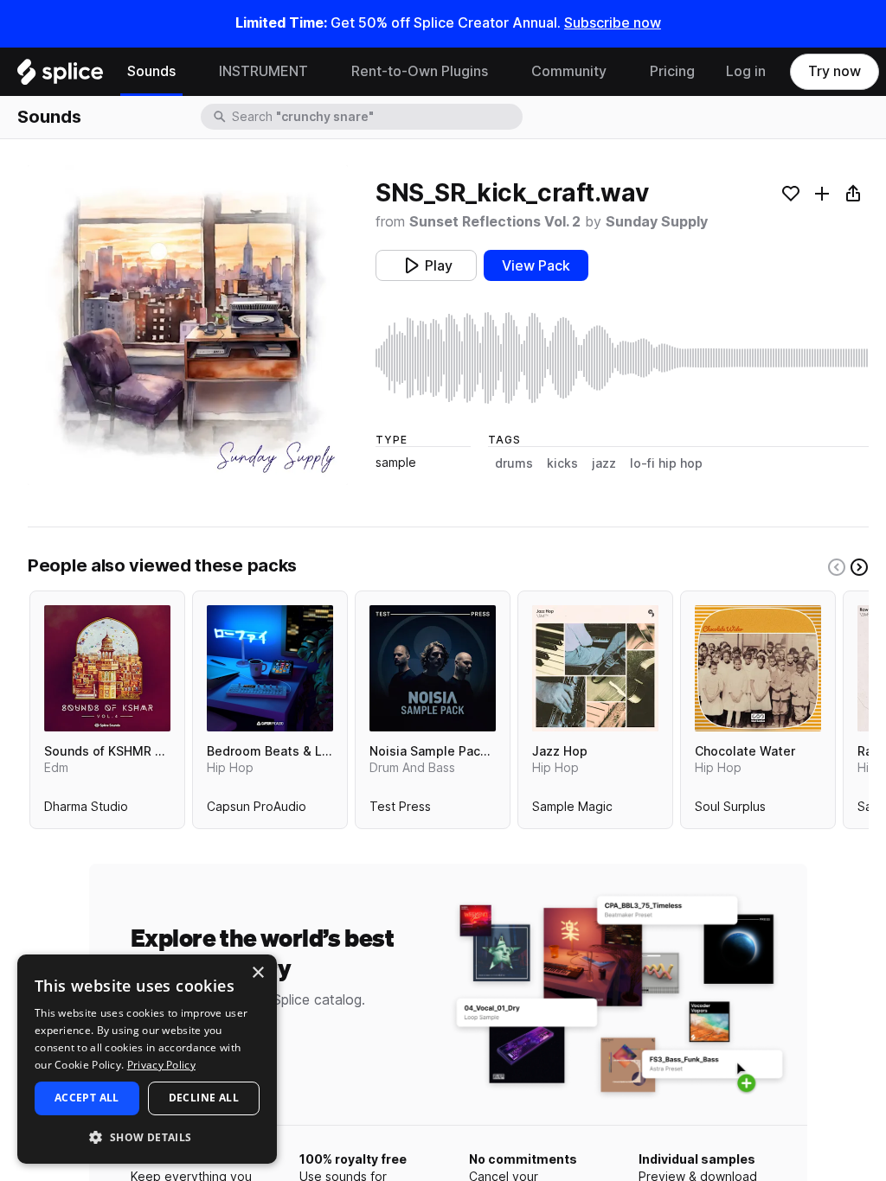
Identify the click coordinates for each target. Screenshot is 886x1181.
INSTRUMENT (263, 71)
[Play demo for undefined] (188, 325)
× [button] (257, 973)
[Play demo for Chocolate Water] (758, 668)
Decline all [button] (204, 1097)
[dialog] (147, 1059)
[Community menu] (619, 71)
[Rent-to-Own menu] (501, 71)
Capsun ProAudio (256, 810)
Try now (834, 71)
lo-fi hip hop (666, 463)
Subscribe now (612, 23)
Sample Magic (572, 810)
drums (514, 463)
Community (569, 71)
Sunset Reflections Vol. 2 (495, 222)
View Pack (536, 266)
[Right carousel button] (859, 567)
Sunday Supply (657, 222)
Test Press (400, 810)
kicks (562, 463)
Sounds (151, 71)
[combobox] (375, 117)
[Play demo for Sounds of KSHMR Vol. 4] (107, 668)
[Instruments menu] (321, 71)
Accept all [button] (87, 1097)
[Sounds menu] (189, 71)
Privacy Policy (161, 1064)
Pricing (672, 71)
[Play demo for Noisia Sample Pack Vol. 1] (433, 668)
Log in (746, 71)
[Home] (60, 76)
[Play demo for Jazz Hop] (595, 668)
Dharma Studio (86, 810)
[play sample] (622, 358)
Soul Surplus (730, 810)
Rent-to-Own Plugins (419, 71)
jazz (604, 463)
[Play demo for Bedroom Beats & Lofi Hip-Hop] (270, 668)
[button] (147, 1136)
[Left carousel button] (836, 567)
